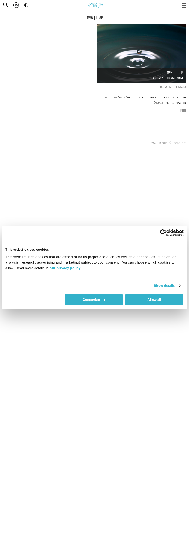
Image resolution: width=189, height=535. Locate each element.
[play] (16, 5)
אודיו (183, 110)
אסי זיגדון (155, 78)
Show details (164, 286)
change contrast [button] (26, 5)
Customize (91, 300)
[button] (184, 5)
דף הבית (180, 143)
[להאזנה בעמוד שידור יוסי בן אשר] (141, 45)
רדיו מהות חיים (94, 5)
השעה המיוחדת (174, 78)
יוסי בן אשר (174, 73)
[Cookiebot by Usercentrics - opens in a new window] (163, 232)
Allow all (154, 300)
